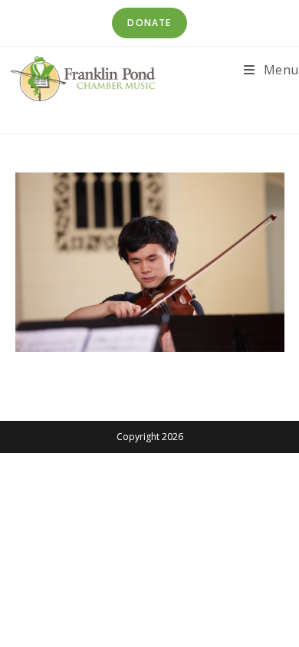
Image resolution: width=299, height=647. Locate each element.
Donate (149, 22)
